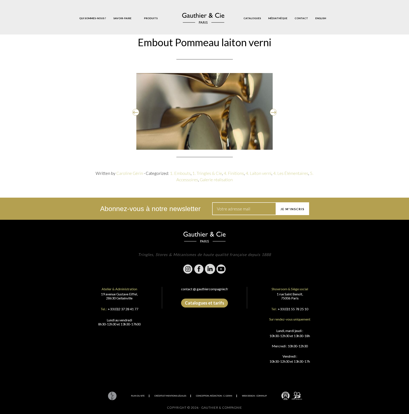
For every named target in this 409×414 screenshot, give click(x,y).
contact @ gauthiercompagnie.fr (204, 289)
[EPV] (112, 396)
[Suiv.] (273, 112)
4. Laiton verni (258, 173)
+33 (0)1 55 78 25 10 (293, 309)
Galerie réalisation (216, 179)
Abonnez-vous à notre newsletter (150, 209)
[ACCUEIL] (203, 18)
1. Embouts (180, 173)
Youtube (221, 269)
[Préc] (135, 112)
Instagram (188, 269)
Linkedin (210, 269)
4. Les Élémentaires (290, 173)
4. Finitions (234, 173)
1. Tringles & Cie (207, 173)
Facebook (199, 269)
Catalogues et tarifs (204, 302)
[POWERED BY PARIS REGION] (285, 396)
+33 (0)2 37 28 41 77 (123, 309)
